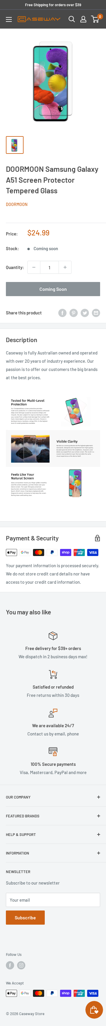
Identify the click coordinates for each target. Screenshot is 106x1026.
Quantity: (15, 267)
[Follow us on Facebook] (10, 965)
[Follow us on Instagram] (21, 965)
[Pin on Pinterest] (73, 312)
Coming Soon (53, 289)
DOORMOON (16, 204)
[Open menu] (9, 19)
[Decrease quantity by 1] (34, 267)
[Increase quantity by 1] (65, 267)
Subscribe (25, 917)
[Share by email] (96, 312)
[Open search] (72, 19)
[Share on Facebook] (62, 312)
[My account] (83, 19)
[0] (95, 19)
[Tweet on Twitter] (85, 312)
